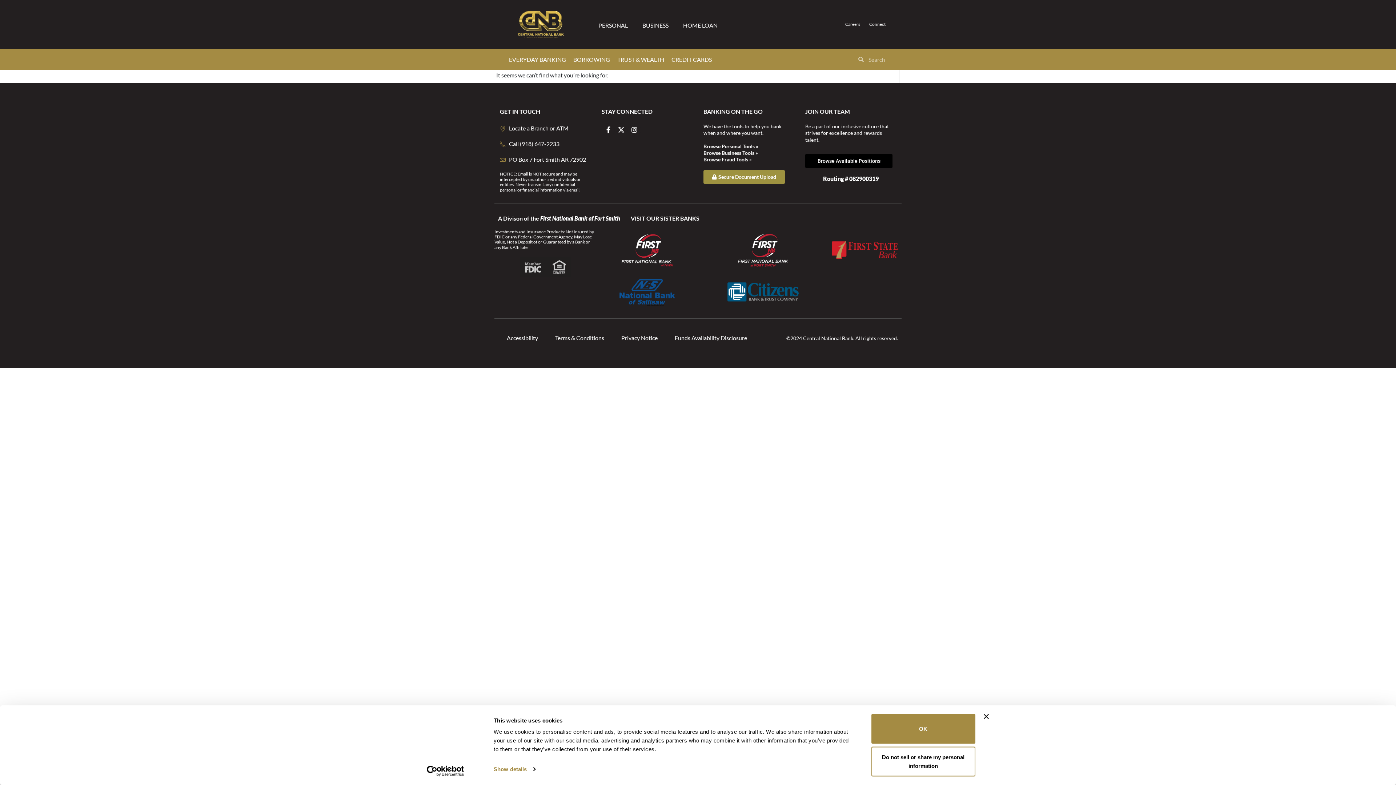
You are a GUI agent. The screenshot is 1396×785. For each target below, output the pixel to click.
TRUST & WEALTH (640, 59)
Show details (510, 769)
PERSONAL (613, 25)
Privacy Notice (639, 337)
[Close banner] (986, 716)
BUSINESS (655, 25)
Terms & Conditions (579, 337)
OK (923, 729)
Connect (877, 24)
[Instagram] (634, 129)
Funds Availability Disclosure (711, 337)
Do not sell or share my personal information (923, 761)
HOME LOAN (700, 25)
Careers (852, 24)
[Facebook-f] (608, 129)
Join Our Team (827, 111)
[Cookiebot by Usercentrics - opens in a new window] (445, 770)
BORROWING (591, 59)
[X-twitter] (621, 129)
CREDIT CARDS (691, 59)
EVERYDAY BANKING (537, 59)
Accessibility (522, 337)
